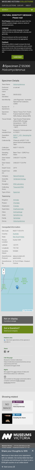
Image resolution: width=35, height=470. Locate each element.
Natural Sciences (18, 176)
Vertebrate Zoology (19, 179)
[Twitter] (8, 352)
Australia (16, 234)
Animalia (16, 200)
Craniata (16, 206)
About (28, 5)
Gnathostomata (18, 209)
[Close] (32, 451)
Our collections (9, 5)
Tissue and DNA (18, 187)
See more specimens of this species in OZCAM (17, 341)
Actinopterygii (17, 212)
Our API (20, 5)
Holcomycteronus (19, 84)
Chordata (16, 203)
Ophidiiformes (17, 215)
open (15, 372)
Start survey (8, 467)
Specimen (16, 192)
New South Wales (18, 237)
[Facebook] (5, 352)
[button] (17, 10)
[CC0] (5, 377)
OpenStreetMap (28, 310)
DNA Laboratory (18, 184)
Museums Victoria (17, 2)
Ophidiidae (16, 218)
